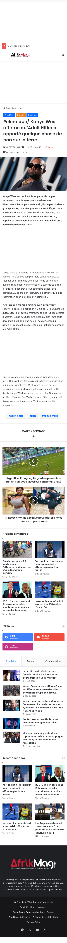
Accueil (9, 108)
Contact (50, 912)
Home (33, 907)
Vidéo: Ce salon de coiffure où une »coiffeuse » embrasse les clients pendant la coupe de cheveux (42, 689)
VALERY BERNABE (14, 147)
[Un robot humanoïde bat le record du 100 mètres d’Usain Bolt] (50, 589)
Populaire (10, 661)
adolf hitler (16, 415)
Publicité (24, 907)
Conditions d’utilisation (19, 917)
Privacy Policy (33, 922)
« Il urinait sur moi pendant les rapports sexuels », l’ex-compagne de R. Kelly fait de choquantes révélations (43, 738)
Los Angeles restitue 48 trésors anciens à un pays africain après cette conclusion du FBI (50, 828)
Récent (31, 661)
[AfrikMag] (20, 54)
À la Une (18, 108)
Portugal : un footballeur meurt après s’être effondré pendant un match (49, 566)
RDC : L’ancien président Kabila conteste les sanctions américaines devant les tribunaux (16, 606)
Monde (20, 115)
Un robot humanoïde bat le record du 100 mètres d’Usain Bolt (49, 604)
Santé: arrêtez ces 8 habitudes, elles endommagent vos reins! (41, 721)
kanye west (51, 415)
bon (33, 415)
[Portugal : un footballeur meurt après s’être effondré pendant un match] (50, 549)
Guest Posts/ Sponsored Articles (29, 912)
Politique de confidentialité (46, 917)
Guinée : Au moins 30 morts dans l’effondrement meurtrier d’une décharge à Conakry (16, 567)
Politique (32, 115)
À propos (42, 907)
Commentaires (53, 661)
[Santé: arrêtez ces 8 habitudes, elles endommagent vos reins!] (11, 723)
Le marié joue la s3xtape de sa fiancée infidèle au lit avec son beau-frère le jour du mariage (40, 674)
